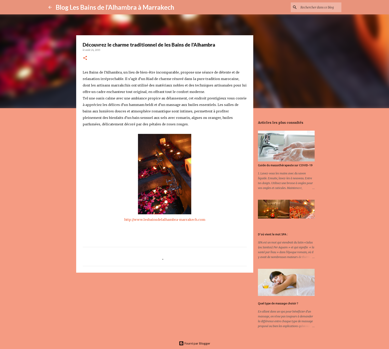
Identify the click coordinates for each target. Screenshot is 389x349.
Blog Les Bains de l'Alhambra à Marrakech (115, 7)
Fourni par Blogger (197, 343)
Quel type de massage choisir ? (278, 303)
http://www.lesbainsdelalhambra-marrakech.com (164, 220)
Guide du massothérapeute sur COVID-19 (285, 165)
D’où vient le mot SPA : (273, 234)
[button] (85, 58)
